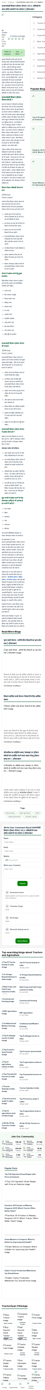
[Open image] (13, 20)
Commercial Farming (28, 1001)
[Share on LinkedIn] (13, 39)
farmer (37, 813)
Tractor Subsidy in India (29, 1088)
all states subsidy (31, 816)
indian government (14, 816)
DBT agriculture (26, 1013)
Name (6, 838)
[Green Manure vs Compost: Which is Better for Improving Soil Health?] (22, 1254)
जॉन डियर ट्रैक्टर (12, 579)
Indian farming (10, 813)
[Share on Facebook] (9, 39)
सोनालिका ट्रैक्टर (13, 577)
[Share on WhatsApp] (19, 39)
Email (6, 847)
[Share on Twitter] (16, 39)
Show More (22, 941)
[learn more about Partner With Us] (40, 1384)
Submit (23, 883)
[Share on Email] (23, 39)
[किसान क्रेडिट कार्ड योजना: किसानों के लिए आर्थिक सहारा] (22, 716)
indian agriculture (25, 813)
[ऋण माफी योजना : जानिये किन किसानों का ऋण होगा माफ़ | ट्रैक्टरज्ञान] (22, 659)
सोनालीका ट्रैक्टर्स (26, 792)
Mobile (6, 856)
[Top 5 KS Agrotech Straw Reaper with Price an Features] (22, 1189)
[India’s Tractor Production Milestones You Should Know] (22, 1286)
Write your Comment (12, 865)
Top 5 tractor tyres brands (30, 1051)
